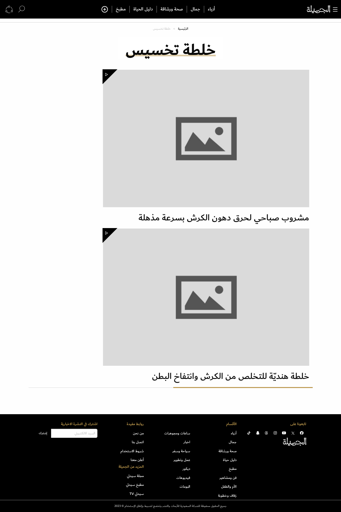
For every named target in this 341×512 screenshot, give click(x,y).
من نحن (138, 433)
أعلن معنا (137, 460)
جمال (195, 9)
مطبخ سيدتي (135, 485)
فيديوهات (183, 478)
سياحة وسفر (181, 451)
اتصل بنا (138, 442)
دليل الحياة (143, 9)
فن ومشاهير (228, 478)
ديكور (186, 469)
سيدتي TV (136, 494)
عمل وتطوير (182, 460)
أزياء (211, 9)
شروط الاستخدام (132, 451)
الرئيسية (183, 28)
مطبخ (121, 9)
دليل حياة (230, 460)
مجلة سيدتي (135, 476)
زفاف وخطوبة (227, 496)
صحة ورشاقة (172, 9)
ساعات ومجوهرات (177, 433)
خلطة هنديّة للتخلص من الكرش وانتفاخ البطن (230, 376)
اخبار (186, 442)
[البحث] (21, 9)
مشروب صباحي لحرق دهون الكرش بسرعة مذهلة (223, 217)
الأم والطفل (229, 486)
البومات (185, 486)
